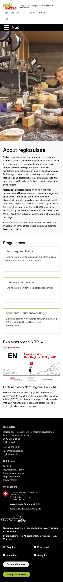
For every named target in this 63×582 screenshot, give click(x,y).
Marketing (12, 555)
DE (12, 12)
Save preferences (16, 564)
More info (7, 539)
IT (24, 12)
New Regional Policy (13, 469)
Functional (43, 547)
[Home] (10, 6)
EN (6, 12)
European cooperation (14, 472)
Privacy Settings (9, 520)
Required (11, 547)
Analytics (42, 555)
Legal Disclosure (11, 476)
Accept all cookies (16, 574)
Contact (7, 466)
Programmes (14, 242)
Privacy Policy (10, 479)
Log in (32, 12)
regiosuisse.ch (10, 454)
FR (18, 12)
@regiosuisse (11, 347)
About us (42, 12)
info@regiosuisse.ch (13, 450)
